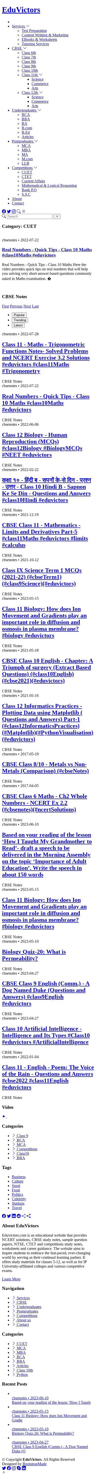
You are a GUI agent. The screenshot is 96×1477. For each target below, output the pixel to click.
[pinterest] (29, 1216)
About (17, 199)
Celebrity (19, 1199)
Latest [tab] (18, 325)
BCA (26, 115)
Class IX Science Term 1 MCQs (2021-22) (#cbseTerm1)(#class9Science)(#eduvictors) (41, 577)
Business (19, 1177)
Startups (18, 1203)
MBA (26, 150)
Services (23, 1298)
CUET (27, 172)
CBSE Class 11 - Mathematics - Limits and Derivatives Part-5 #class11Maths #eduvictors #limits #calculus (45, 535)
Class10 (22, 1153)
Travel (17, 1208)
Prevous (16, 306)
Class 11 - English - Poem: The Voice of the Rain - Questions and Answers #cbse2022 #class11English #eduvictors (48, 1077)
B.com (27, 128)
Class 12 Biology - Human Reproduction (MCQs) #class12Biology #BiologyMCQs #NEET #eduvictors (42, 445)
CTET (27, 177)
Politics (17, 1194)
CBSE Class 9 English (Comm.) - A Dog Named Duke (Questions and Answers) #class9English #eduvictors (46, 993)
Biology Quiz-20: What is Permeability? (34, 955)
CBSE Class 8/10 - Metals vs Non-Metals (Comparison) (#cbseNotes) (45, 767)
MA (25, 154)
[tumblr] (24, 1216)
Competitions (26, 1149)
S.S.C (26, 194)
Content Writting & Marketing (45, 35)
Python (22, 1375)
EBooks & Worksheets (39, 39)
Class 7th (29, 57)
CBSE (21, 1302)
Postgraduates (27, 1311)
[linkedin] (14, 1216)
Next (27, 306)
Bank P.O (29, 190)
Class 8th (29, 61)
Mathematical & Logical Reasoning (49, 185)
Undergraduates (28, 1307)
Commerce (40, 84)
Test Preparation (34, 31)
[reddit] (19, 1216)
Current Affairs (33, 181)
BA (24, 123)
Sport (16, 1186)
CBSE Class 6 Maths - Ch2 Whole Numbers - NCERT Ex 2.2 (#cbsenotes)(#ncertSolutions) (44, 803)
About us (23, 1320)
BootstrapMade (35, 1464)
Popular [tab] (19, 315)
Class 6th (29, 53)
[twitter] (9, 1216)
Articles (28, 137)
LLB (25, 163)
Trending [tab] (20, 320)
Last (35, 306)
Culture (17, 1181)
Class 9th (29, 66)
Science (38, 79)
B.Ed (26, 132)
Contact (18, 203)
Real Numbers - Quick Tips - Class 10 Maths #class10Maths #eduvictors (47, 252)
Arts (35, 88)
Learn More (11, 1279)
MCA (26, 146)
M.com (27, 159)
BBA (26, 119)
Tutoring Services (35, 44)
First (5, 306)
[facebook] (4, 1216)
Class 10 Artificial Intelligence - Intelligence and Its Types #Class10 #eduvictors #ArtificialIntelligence (46, 1035)
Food (16, 1190)
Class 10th (30, 70)
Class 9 (22, 1136)
